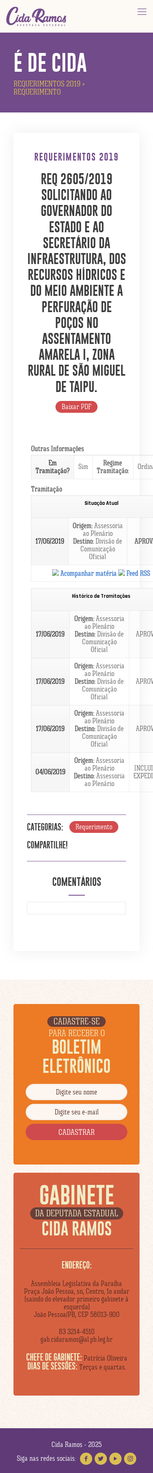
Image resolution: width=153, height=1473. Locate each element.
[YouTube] (115, 1459)
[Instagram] (130, 1459)
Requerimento (93, 827)
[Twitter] (101, 1459)
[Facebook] (86, 1459)
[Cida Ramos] (36, 16)
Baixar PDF (76, 407)
